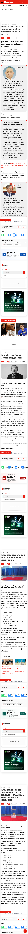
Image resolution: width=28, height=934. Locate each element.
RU (25, 2)
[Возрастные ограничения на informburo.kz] (20, 2)
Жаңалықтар (10, 9)
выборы (20, 704)
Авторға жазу (23, 38)
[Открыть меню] (2, 2)
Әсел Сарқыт (13, 24)
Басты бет (3, 9)
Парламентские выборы (9, 704)
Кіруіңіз (5, 269)
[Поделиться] (25, 931)
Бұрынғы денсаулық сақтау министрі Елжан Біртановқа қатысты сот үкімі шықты (14, 165)
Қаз (9, 361)
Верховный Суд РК (8, 244)
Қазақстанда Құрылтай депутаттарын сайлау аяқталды (19, 669)
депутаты (17, 244)
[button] (23, 5)
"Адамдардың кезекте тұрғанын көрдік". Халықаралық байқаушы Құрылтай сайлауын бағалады (7, 671)
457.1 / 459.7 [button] (7, 5)
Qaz (11, 361)
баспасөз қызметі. (6, 398)
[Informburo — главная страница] (9, 2)
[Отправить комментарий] (24, 272)
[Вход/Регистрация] (23, 2)
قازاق (15, 361)
